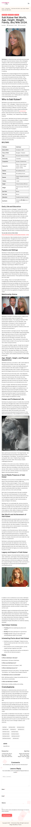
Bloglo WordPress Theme (15, 824)
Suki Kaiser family (15, 731)
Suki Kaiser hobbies (15, 733)
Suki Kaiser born (21, 729)
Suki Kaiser (5, 727)
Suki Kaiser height (6, 733)
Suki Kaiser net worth (15, 736)
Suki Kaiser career (6, 731)
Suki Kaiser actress (20, 727)
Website (4, 802)
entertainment (22, 111)
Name (3, 789)
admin (5, 743)
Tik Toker (16, 14)
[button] (6, 746)
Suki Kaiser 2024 (12, 727)
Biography (4, 14)
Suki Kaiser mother (6, 736)
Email (3, 796)
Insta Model (10, 14)
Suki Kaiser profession (7, 738)
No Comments (23, 25)
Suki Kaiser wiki (16, 738)
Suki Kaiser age (5, 729)
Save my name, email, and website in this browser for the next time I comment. (15, 810)
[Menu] (28, 3)
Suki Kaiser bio (13, 729)
